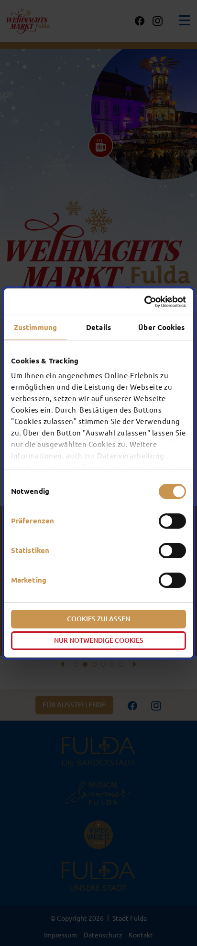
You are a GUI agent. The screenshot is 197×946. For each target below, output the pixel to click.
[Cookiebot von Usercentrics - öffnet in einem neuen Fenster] (144, 302)
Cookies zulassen (98, 618)
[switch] (172, 521)
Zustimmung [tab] (35, 327)
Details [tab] (98, 327)
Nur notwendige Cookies (98, 640)
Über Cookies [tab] (161, 327)
